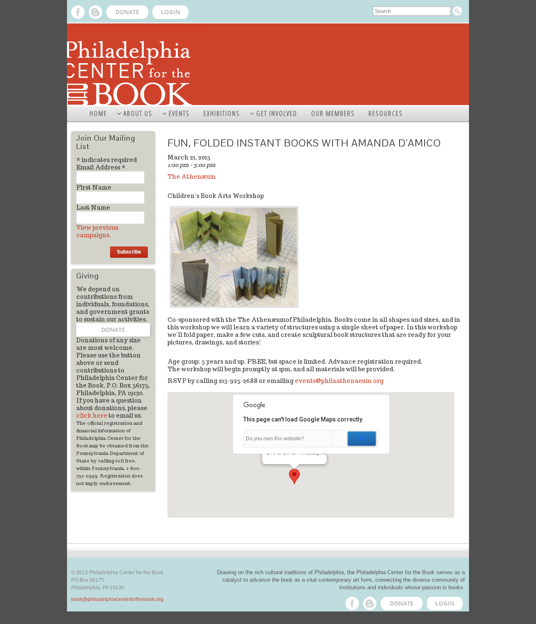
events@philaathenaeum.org (339, 381)
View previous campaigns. (97, 231)
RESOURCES (385, 113)
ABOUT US (138, 113)
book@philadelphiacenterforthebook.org (117, 599)
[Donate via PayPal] (127, 12)
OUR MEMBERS (333, 113)
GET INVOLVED (276, 113)
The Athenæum (192, 176)
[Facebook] (78, 12)
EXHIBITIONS (222, 113)
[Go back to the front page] (268, 64)
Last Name (93, 207)
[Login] (170, 12)
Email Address (101, 167)
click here (91, 415)
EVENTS (179, 113)
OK (362, 438)
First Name (93, 187)
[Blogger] (95, 12)
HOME (98, 113)
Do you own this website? (275, 439)
